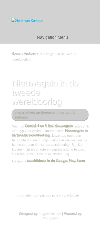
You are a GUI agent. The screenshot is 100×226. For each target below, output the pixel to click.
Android (29, 53)
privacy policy (50, 195)
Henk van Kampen (39, 112)
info (19, 195)
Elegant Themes (49, 213)
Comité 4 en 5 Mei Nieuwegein (49, 126)
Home (16, 53)
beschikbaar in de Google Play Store (56, 161)
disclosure (70, 195)
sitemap (31, 195)
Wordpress (50, 218)
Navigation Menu (52, 37)
